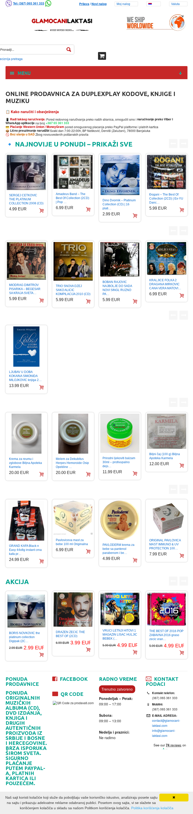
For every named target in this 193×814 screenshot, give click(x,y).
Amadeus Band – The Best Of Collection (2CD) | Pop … (72, 198)
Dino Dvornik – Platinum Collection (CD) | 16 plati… (119, 204)
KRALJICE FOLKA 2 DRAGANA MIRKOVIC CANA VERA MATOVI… (165, 284)
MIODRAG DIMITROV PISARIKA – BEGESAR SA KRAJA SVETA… (24, 289)
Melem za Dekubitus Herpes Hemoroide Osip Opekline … (72, 463)
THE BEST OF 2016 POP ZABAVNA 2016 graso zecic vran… (166, 635)
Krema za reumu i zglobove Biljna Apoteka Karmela (25, 463)
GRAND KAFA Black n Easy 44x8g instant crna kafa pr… (25, 550)
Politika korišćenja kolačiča (152, 808)
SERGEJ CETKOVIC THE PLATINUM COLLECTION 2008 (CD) (26, 199)
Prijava (84, 4)
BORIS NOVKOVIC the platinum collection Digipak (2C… (24, 637)
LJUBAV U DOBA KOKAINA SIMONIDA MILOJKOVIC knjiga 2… (25, 376)
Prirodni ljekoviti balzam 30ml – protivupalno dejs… (119, 462)
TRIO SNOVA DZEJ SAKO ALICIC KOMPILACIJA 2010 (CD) (73, 290)
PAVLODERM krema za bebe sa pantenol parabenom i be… (118, 549)
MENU (23, 72)
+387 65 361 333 (57, 123)
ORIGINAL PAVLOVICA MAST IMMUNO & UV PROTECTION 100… (165, 544)
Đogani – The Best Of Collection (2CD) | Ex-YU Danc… (166, 198)
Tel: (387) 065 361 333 (28, 3)
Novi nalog (99, 4)
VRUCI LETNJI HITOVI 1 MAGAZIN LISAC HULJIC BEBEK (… (120, 634)
